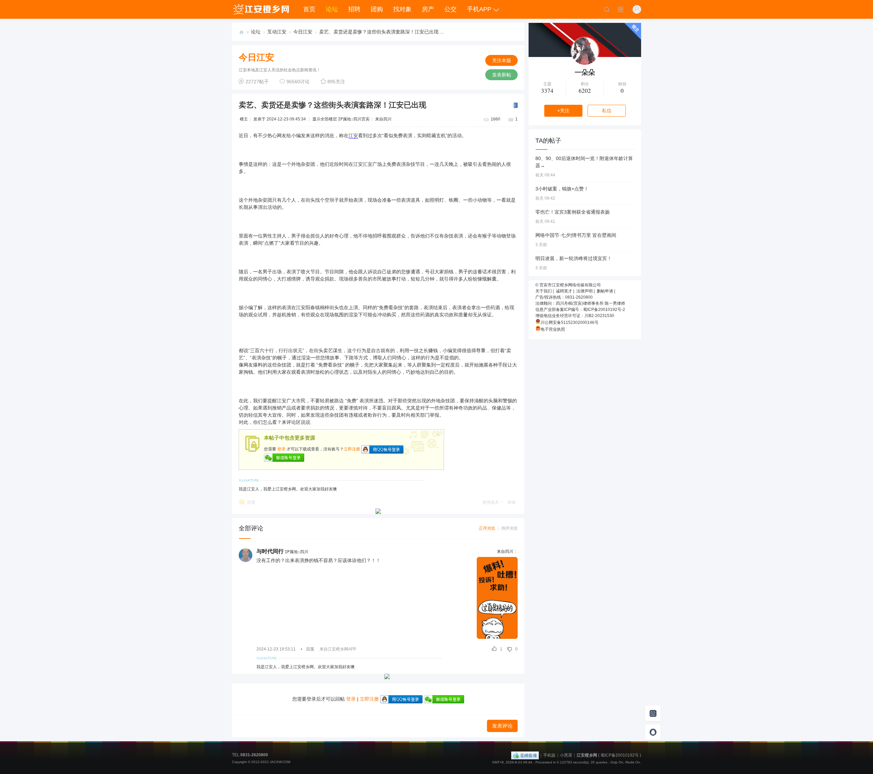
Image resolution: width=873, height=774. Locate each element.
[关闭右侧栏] (515, 105)
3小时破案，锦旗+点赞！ (562, 188)
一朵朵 (585, 72)
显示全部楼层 (324, 119)
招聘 (354, 9)
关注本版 (501, 60)
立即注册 (352, 449)
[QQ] (525, 755)
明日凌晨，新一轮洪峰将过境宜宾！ (573, 258)
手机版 (549, 755)
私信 (606, 110)
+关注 (563, 110)
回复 (251, 502)
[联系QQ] (653, 732)
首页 (309, 9)
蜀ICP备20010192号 (620, 755)
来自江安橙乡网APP (338, 649)
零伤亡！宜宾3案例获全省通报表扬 (572, 212)
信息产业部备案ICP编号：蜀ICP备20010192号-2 (580, 309)
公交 (450, 9)
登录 (281, 449)
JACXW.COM (280, 762)
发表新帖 (501, 74)
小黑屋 (566, 755)
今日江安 (302, 31)
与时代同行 (270, 551)
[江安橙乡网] (261, 9)
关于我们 (543, 291)
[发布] (653, 713)
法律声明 (584, 291)
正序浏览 (487, 528)
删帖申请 (605, 291)
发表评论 (502, 726)
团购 (377, 9)
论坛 (332, 9)
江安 (353, 135)
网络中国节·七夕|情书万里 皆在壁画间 (575, 235)
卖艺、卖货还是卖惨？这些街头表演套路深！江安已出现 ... (381, 31)
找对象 (402, 9)
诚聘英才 (564, 291)
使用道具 (491, 502)
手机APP (479, 9)
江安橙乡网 (241, 32)
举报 (511, 502)
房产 (428, 9)
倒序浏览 (509, 528)
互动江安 (276, 31)
